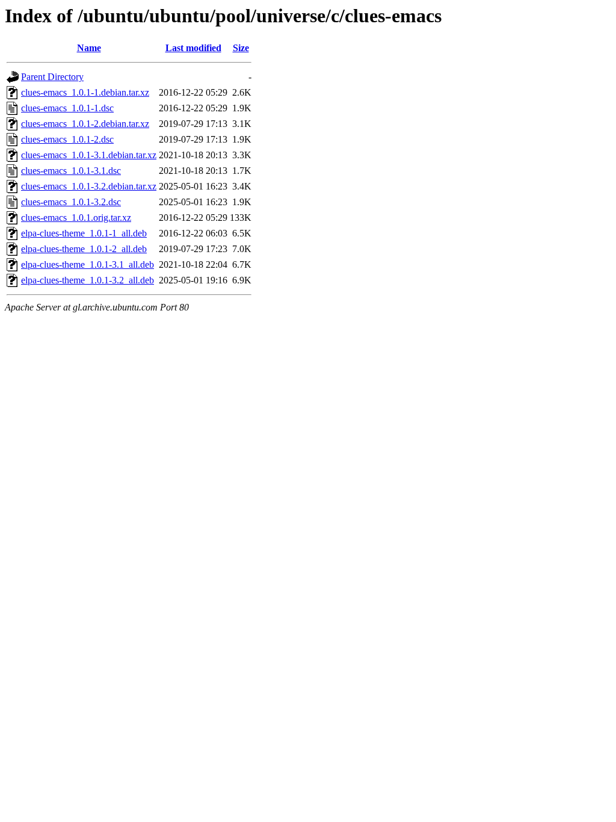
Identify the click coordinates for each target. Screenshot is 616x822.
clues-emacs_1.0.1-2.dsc (67, 139)
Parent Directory (52, 77)
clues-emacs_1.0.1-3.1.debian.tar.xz (88, 155)
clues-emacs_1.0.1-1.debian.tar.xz (85, 92)
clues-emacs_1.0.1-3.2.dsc (71, 202)
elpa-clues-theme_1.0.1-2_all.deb (84, 249)
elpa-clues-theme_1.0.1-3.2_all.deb (87, 280)
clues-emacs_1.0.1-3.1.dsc (71, 170)
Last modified (193, 48)
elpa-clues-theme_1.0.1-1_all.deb (84, 233)
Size (241, 48)
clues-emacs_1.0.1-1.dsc (67, 108)
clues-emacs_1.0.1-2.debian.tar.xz (85, 124)
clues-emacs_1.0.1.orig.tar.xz (76, 217)
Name (89, 48)
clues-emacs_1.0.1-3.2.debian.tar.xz (88, 186)
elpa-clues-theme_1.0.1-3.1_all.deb (87, 264)
